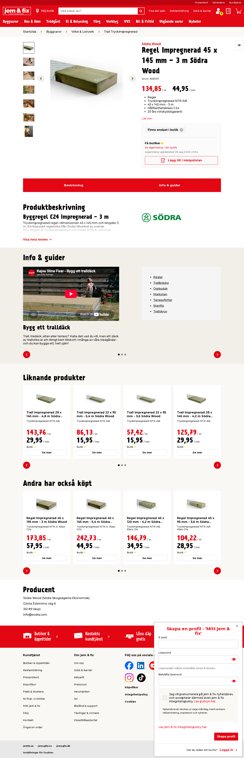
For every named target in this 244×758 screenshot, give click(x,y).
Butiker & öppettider (36, 663)
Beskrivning (73, 185)
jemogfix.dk (63, 746)
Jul (76, 698)
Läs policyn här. (205, 701)
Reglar (158, 277)
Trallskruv (160, 311)
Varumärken (82, 691)
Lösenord (164, 652)
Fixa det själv (157, 10)
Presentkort (201, 2)
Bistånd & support (86, 706)
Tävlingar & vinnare (86, 713)
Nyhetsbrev (219, 2)
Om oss (79, 663)
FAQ (26, 713)
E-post (162, 637)
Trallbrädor (161, 283)
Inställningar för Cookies (38, 752)
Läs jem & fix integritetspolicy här (182, 727)
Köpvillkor (29, 684)
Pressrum (80, 684)
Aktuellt (79, 677)
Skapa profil (226, 736)
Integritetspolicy (136, 694)
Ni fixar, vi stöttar (34, 698)
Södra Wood (151, 44)
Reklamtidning (179, 10)
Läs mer (147, 118)
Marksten (160, 294)
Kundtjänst (235, 2)
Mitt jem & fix (31, 706)
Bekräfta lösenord (169, 674)
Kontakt (28, 720)
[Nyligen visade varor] (239, 45)
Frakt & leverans (33, 691)
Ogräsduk (160, 288)
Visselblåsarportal (85, 720)
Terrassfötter (162, 300)
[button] (119, 354)
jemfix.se (28, 746)
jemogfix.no (45, 746)
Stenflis (158, 305)
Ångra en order (33, 727)
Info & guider (169, 185)
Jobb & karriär (202, 10)
